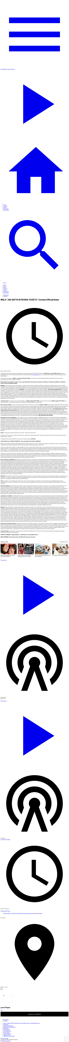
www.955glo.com (36, 374)
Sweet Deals (6, 210)
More (2, 1010)
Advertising (5, 208)
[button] (8, 551)
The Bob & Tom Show (5, 839)
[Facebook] (6, 295)
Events (4, 207)
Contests (5, 206)
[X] (5, 296)
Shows (4, 204)
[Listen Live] (34, 594)
